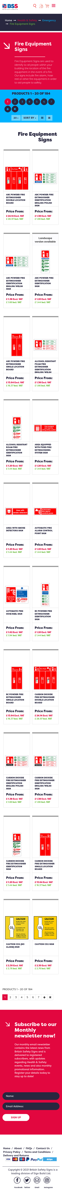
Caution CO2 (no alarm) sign (15, 945)
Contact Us (43, 1148)
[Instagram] (47, 1180)
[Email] (37, 1180)
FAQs (29, 1148)
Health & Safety (27, 20)
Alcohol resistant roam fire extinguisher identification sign (16, 450)
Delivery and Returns (16, 1155)
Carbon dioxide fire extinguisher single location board (45, 865)
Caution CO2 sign (44, 944)
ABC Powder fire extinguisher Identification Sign (44, 282)
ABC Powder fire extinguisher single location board (15, 365)
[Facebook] (17, 1180)
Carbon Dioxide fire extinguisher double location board (45, 698)
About (18, 1148)
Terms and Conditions (37, 1152)
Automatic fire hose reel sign (14, 612)
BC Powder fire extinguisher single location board (15, 698)
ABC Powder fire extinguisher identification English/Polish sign (44, 200)
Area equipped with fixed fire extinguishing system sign (43, 448)
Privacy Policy (11, 1152)
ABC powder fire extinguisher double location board (15, 198)
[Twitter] (27, 1180)
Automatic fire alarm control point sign (44, 530)
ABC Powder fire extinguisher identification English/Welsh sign (15, 283)
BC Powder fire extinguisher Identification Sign (43, 615)
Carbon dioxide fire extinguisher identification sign (16, 865)
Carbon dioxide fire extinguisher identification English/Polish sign (16, 783)
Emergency (49, 20)
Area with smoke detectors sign (15, 529)
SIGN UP (16, 1117)
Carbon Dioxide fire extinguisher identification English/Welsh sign (45, 783)
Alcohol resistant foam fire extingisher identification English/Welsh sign (45, 368)
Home (8, 20)
